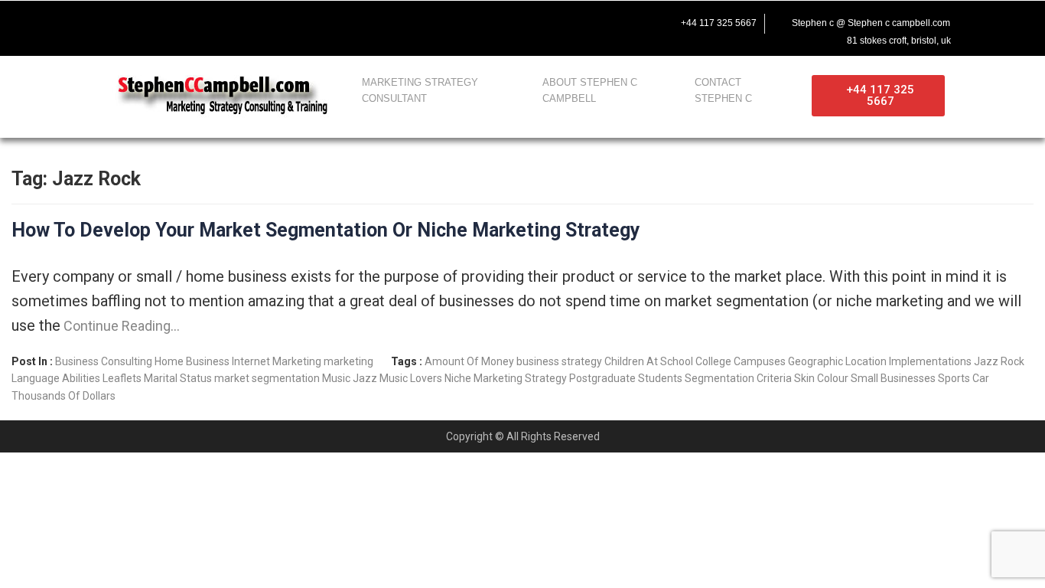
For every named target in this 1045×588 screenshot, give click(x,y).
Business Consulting (103, 361)
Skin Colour (821, 378)
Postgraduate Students (625, 378)
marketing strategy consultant (420, 90)
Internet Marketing (276, 361)
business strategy (559, 361)
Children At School (648, 361)
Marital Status (178, 378)
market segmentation (267, 378)
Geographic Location (837, 361)
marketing (348, 361)
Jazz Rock (999, 361)
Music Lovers (410, 378)
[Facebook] (106, 20)
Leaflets (122, 378)
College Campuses (740, 361)
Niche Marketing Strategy (505, 378)
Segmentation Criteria (738, 378)
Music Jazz (349, 378)
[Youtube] (170, 20)
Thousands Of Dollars (63, 396)
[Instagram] (202, 20)
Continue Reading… (120, 326)
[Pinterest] (235, 20)
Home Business (192, 361)
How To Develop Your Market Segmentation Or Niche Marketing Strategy (325, 230)
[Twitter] (138, 20)
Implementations (930, 361)
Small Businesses (893, 378)
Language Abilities (55, 378)
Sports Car (963, 378)
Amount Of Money (469, 361)
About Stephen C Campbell (589, 90)
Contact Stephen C (723, 90)
